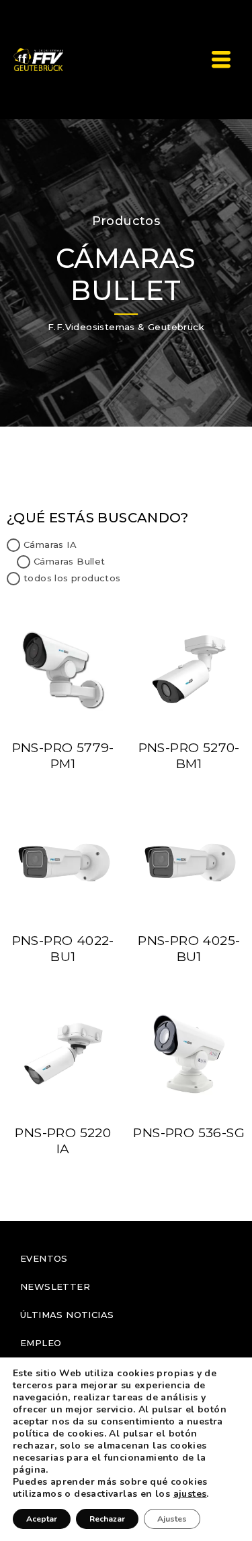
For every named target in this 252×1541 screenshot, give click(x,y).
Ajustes (172, 1519)
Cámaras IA (50, 544)
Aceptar (41, 1519)
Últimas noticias (67, 1314)
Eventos (44, 1258)
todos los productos (72, 578)
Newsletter (55, 1286)
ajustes (190, 1494)
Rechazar (107, 1519)
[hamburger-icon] (221, 60)
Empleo (40, 1342)
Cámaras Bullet (70, 561)
